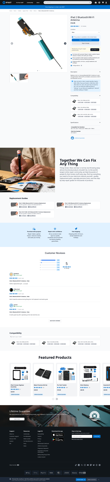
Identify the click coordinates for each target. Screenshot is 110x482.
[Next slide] (56, 399)
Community (26, 434)
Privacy (39, 438)
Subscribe (96, 436)
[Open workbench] (95, 2)
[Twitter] (82, 465)
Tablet (19, 11)
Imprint (39, 436)
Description (74, 72)
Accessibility (41, 434)
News (25, 446)
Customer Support (14, 436)
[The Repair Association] (99, 465)
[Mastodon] (91, 465)
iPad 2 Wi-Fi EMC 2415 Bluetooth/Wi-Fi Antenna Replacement (34, 212)
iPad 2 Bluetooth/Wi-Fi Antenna (46, 11)
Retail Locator (27, 438)
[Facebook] (79, 465)
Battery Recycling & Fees (44, 454)
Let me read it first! (78, 439)
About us (12, 434)
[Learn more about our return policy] (81, 65)
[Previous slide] (53, 399)
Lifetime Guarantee (42, 446)
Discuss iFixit (13, 438)
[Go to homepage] (8, 2)
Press (25, 443)
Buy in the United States (85, 40)
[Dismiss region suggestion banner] (98, 479)
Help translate (13, 465)
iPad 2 (35, 11)
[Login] (106, 2)
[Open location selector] (99, 2)
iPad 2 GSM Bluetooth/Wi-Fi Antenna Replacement (78, 203)
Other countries (92, 479)
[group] (12, 43)
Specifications (74, 122)
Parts (15, 11)
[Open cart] (102, 2)
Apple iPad (25, 11)
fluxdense (16, 273)
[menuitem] (19, 2)
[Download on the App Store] (58, 435)
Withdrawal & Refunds (43, 443)
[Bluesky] (94, 465)
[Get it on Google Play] (58, 439)
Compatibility (74, 95)
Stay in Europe (85, 43)
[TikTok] (76, 465)
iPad (31, 11)
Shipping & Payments (43, 448)
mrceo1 (16, 304)
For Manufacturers (28, 441)
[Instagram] (85, 465)
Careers (11, 441)
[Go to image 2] (39, 71)
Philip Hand (17, 289)
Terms (39, 441)
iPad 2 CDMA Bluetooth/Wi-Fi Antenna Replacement (32, 203)
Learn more (17, 419)
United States (80, 479)
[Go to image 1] (38, 71)
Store (11, 11)
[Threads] (97, 465)
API (10, 443)
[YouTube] (88, 465)
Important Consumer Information (43, 451)
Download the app (57, 431)
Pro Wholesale (27, 436)
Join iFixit (95, 49)
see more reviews (55, 321)
